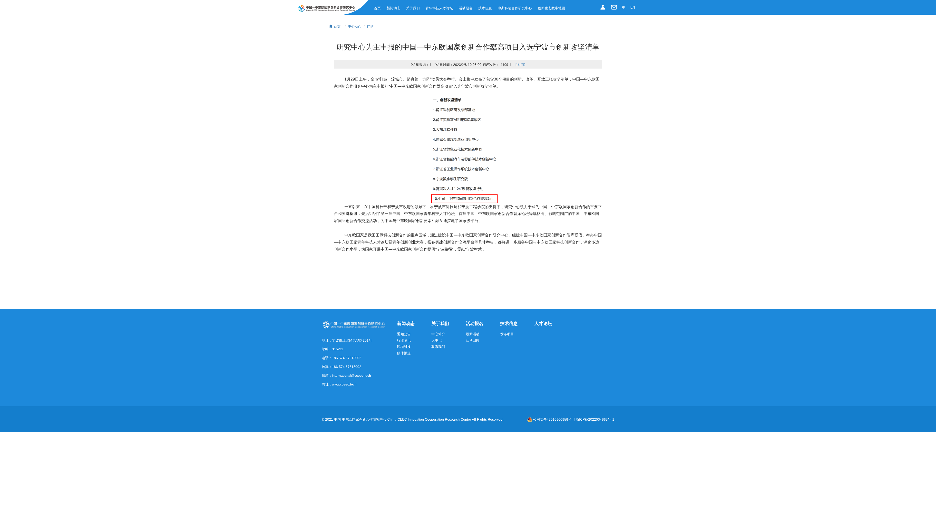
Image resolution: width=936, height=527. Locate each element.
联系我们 (438, 347)
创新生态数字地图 (551, 8)
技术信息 (485, 8)
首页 (377, 8)
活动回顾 (472, 340)
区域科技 (404, 347)
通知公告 (404, 334)
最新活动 (472, 334)
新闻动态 (393, 8)
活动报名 (465, 8)
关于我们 (413, 8)
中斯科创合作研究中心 (515, 8)
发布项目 (507, 334)
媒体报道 (404, 353)
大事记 (436, 340)
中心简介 (438, 334)
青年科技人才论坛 (439, 8)
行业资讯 (404, 340)
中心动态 (354, 26)
